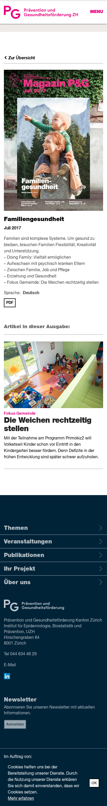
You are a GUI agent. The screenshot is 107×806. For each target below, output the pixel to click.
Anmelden (15, 724)
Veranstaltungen (28, 541)
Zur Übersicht (21, 58)
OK (94, 783)
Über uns (17, 582)
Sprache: (12, 293)
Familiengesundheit (34, 219)
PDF (9, 303)
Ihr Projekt (19, 569)
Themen (16, 528)
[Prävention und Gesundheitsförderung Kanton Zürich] (53, 12)
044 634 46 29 (23, 654)
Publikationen (24, 555)
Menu (96, 12)
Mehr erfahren (21, 799)
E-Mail (10, 665)
